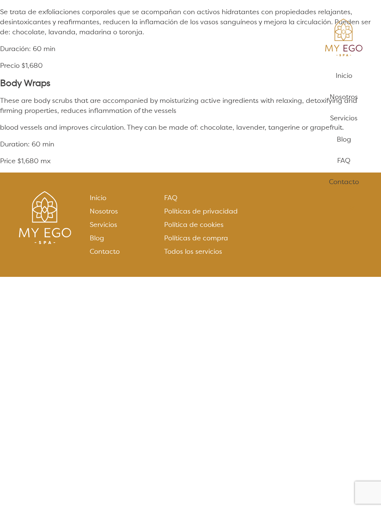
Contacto (344, 181)
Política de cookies (194, 224)
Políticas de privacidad (201, 211)
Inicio (344, 75)
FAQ (343, 160)
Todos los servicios (193, 251)
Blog (344, 139)
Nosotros (344, 96)
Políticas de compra (196, 238)
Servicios (344, 118)
